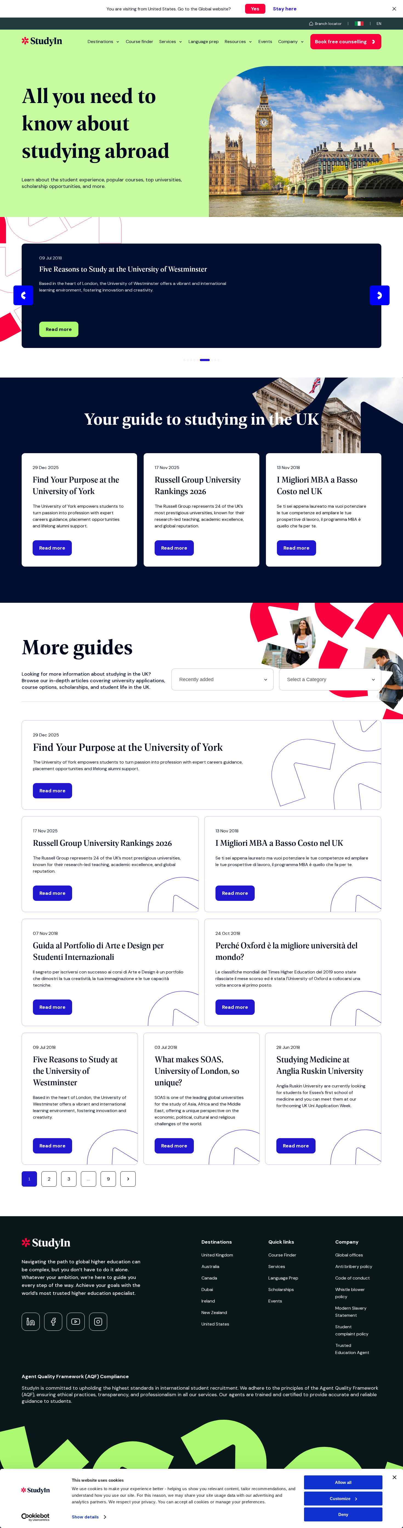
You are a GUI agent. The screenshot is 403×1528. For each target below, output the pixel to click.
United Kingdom (217, 1255)
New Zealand (214, 1312)
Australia (210, 1266)
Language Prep (283, 1278)
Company (288, 41)
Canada (209, 1278)
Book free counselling (341, 41)
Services (167, 41)
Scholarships (281, 1289)
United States (215, 1324)
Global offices (349, 1255)
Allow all (343, 1482)
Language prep (204, 41)
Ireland (208, 1301)
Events (265, 41)
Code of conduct (352, 1278)
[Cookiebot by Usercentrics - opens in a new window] (35, 1517)
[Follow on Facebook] (53, 1322)
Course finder (139, 41)
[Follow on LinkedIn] (31, 1322)
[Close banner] (394, 1477)
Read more (59, 329)
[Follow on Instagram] (98, 1322)
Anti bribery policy (353, 1266)
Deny (343, 1514)
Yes (255, 8)
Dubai (207, 1289)
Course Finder (282, 1255)
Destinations (100, 41)
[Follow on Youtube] (76, 1322)
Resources (235, 41)
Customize (340, 1498)
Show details (85, 1517)
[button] (23, 295)
